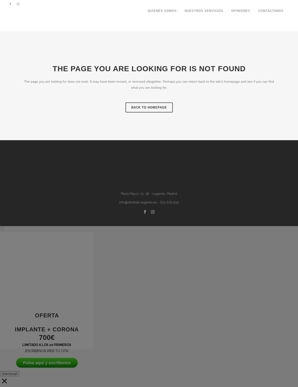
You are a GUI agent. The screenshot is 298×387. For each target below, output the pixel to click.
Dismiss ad (9, 374)
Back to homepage (149, 107)
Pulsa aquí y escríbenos (47, 362)
